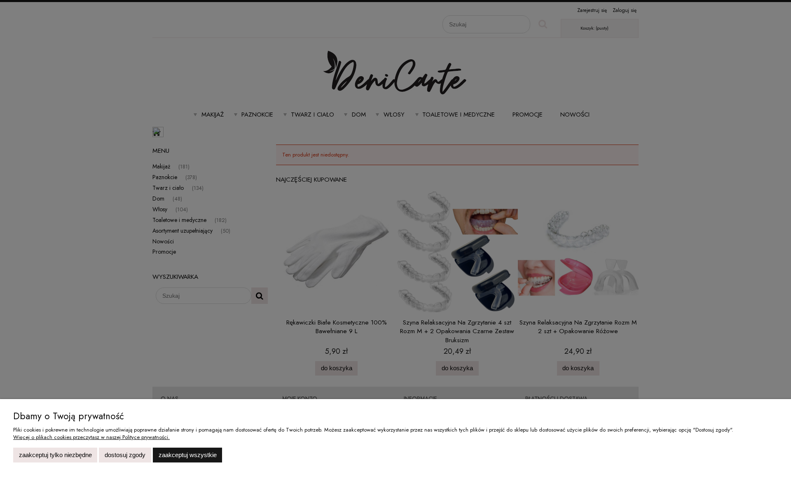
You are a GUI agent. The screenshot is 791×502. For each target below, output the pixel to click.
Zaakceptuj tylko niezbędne (55, 454)
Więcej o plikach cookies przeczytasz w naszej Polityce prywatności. (91, 437)
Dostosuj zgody (125, 454)
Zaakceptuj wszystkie (188, 454)
